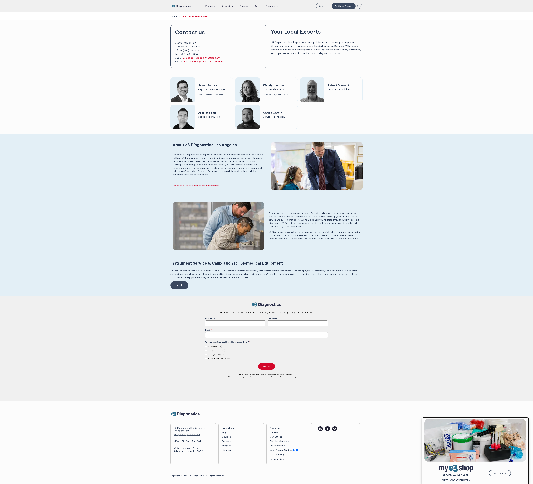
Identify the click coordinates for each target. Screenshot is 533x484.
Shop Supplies (499, 473)
